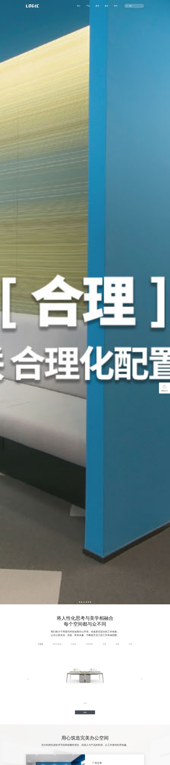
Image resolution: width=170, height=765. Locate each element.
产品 (88, 6)
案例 (97, 6)
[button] (79, 602)
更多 (85, 712)
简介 (79, 6)
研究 (116, 6)
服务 (106, 6)
